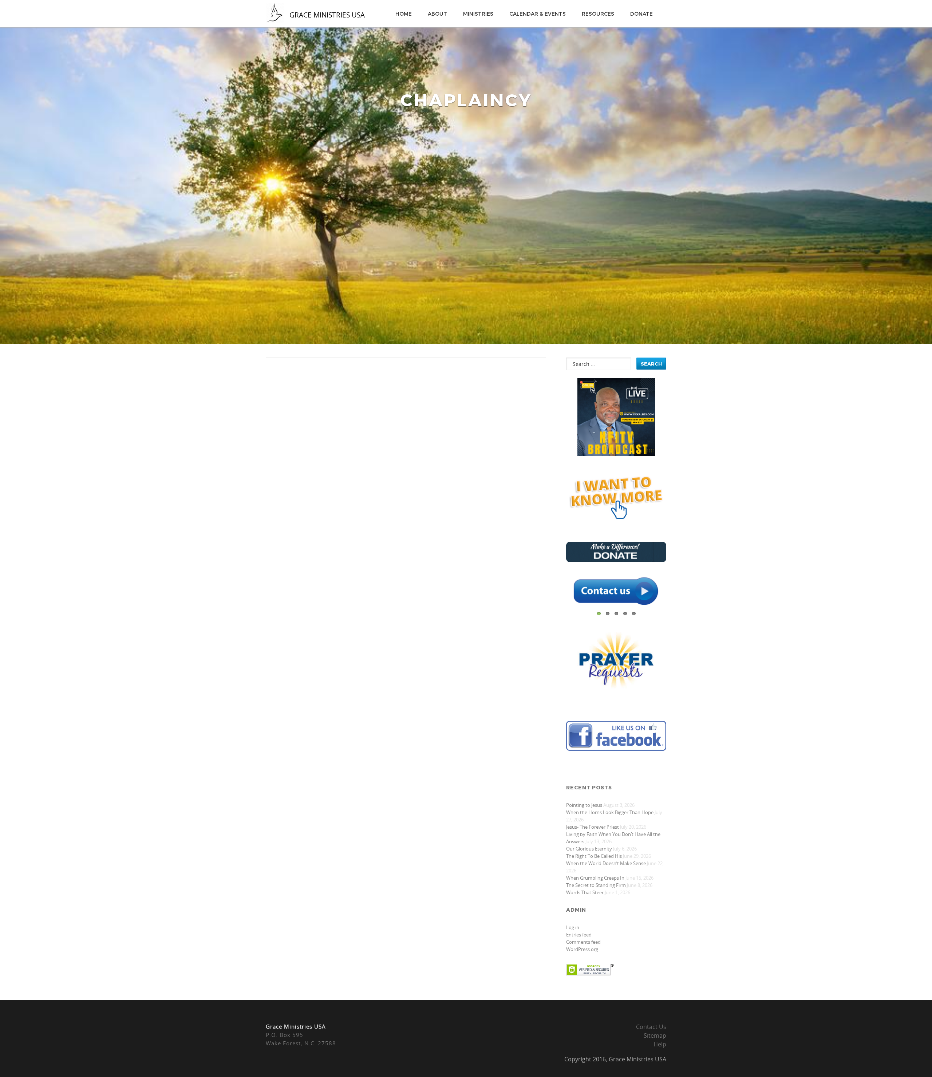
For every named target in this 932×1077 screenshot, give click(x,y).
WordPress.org (582, 949)
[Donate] (616, 560)
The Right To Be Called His (594, 856)
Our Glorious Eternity (589, 848)
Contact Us (651, 1027)
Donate (641, 14)
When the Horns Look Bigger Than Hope (609, 812)
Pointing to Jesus (584, 805)
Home (403, 14)
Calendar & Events (537, 14)
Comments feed (583, 942)
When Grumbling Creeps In (595, 878)
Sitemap (655, 1035)
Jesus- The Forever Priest (592, 827)
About (437, 14)
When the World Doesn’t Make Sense (606, 863)
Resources (598, 14)
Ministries (478, 14)
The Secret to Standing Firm (596, 885)
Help (659, 1044)
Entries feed (579, 934)
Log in (572, 927)
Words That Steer (585, 892)
